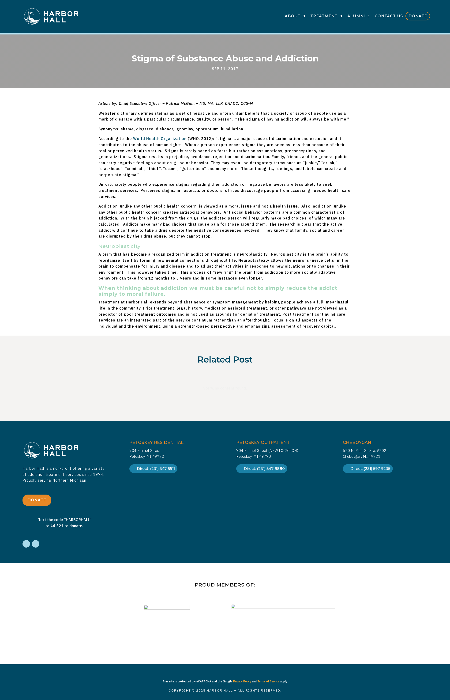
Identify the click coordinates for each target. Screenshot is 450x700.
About (292, 16)
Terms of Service (268, 681)
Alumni (356, 16)
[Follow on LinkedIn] (35, 544)
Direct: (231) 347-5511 (156, 468)
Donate (418, 16)
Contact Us (389, 16)
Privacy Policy (242, 681)
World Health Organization (160, 138)
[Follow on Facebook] (26, 544)
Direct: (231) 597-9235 (370, 468)
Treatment (324, 16)
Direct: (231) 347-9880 (264, 468)
